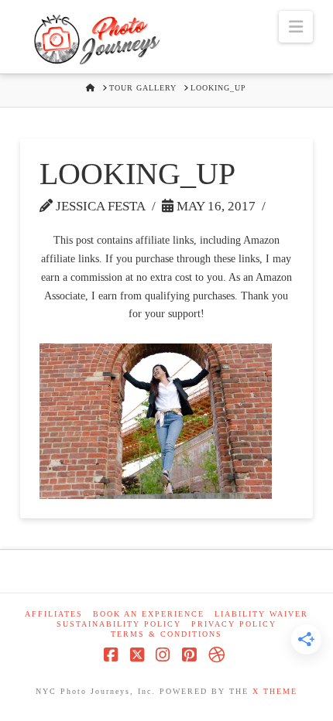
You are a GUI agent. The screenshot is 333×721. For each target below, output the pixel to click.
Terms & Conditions (166, 634)
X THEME (274, 691)
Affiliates (54, 614)
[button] (296, 27)
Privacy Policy (233, 624)
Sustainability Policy (119, 624)
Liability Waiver (261, 614)
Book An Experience (148, 614)
